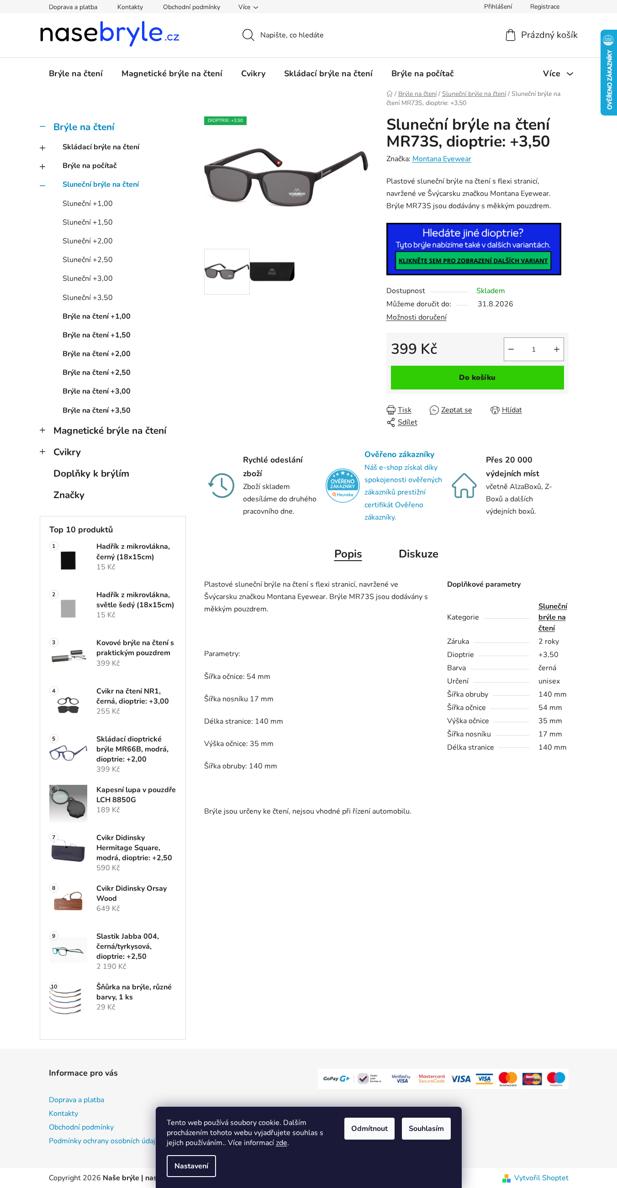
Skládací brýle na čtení (101, 147)
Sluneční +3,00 (88, 278)
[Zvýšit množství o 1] (557, 349)
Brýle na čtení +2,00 (97, 354)
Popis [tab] (348, 554)
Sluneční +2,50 (88, 260)
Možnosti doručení (416, 317)
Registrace (544, 6)
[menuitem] (76, 73)
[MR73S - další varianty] (473, 248)
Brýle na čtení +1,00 (97, 316)
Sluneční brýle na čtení (101, 184)
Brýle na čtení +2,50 (97, 373)
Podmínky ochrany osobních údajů (104, 1141)
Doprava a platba (73, 7)
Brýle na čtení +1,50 (97, 335)
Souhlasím (426, 1129)
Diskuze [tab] (418, 554)
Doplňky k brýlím (91, 473)
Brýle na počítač (90, 166)
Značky (68, 495)
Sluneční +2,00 (88, 241)
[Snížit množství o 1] (511, 349)
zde (281, 1143)
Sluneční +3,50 (88, 298)
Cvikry (67, 452)
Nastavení (191, 1166)
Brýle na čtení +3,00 (97, 391)
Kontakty (130, 7)
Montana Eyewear (441, 159)
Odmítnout (369, 1129)
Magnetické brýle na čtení (109, 430)
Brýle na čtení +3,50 (97, 410)
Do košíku (477, 378)
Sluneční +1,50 (88, 222)
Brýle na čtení (83, 127)
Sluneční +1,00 (88, 204)
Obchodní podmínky (191, 7)
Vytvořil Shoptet (541, 1178)
